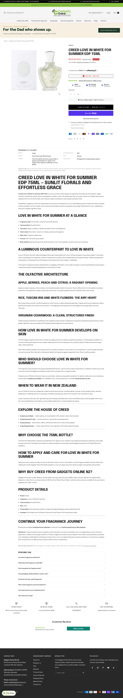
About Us (36, 660)
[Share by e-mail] (83, 138)
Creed (71, 45)
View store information (77, 128)
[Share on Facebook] (74, 139)
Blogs (96, 21)
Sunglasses (53, 21)
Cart (115, 13)
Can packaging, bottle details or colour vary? (33, 574)
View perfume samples (89, 545)
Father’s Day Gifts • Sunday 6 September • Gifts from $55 (21, 1)
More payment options (90, 118)
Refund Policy (37, 681)
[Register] (83, 673)
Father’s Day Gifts (22, 21)
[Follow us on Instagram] (97, 667)
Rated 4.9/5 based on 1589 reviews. (90, 81)
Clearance (87, 21)
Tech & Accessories (67, 21)
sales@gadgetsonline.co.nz (17, 682)
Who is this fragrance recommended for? (32, 585)
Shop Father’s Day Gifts (109, 30)
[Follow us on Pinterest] (103, 667)
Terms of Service (38, 675)
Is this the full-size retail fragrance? (30, 579)
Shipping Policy (38, 678)
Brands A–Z (37, 663)
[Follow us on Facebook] (92, 667)
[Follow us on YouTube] (108, 667)
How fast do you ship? (25, 596)
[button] (9, 693)
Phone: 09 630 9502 (86, 5)
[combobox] (21, 13)
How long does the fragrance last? (29, 568)
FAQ (34, 666)
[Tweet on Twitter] (80, 139)
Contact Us (37, 684)
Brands (78, 21)
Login (108, 13)
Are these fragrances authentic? (29, 557)
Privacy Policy (38, 672)
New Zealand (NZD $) (95, 13)
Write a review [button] (78, 629)
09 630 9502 (13, 680)
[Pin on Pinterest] (77, 139)
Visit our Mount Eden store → (13, 685)
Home (5, 41)
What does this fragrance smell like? (30, 563)
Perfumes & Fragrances (39, 21)
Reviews (103, 21)
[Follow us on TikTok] (113, 667)
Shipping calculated (82, 62)
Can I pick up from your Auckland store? (31, 590)
